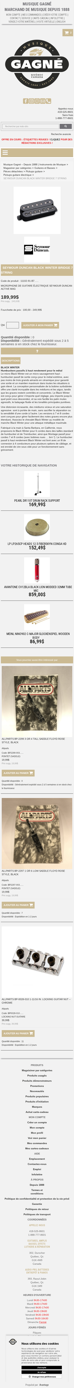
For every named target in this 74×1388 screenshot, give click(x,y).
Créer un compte (37, 1122)
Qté (3, 325)
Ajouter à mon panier (38, 325)
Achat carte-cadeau (37, 1112)
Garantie (37, 1204)
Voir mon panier (37, 1138)
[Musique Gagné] (37, 64)
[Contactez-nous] (43, 100)
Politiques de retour (37, 1209)
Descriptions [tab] (11, 360)
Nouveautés (37, 1091)
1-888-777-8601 (64, 118)
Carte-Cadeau (41, 18)
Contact (15, 18)
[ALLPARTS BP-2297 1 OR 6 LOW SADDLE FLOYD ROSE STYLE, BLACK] (37, 833)
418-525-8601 (65, 112)
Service (26, 18)
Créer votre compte (55, 14)
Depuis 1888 (37, 1184)
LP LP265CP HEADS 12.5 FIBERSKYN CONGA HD (37, 544)
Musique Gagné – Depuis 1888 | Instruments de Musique (34, 164)
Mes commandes (31, 14)
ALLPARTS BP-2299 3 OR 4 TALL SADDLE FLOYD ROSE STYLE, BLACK (33, 740)
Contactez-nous (37, 1164)
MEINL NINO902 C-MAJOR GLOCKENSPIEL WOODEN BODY (38, 635)
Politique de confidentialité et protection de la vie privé (37, 1198)
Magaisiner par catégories (37, 1070)
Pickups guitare (34, 171)
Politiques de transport (37, 1214)
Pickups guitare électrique (17, 174)
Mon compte (37, 1127)
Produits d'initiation (37, 1101)
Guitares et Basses (44, 168)
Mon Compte (13, 14)
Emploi (37, 1169)
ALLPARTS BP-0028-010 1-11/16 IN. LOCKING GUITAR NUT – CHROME (36, 1001)
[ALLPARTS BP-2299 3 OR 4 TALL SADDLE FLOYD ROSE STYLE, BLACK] (37, 701)
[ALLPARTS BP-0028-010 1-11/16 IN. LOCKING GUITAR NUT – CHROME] (37, 962)
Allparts (5, 748)
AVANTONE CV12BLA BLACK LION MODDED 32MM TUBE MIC (38, 588)
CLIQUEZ (55, 139)
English (61, 21)
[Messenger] (37, 100)
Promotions (37, 1086)
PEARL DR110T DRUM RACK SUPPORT (37, 500)
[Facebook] (26, 100)
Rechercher (66, 126)
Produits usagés (37, 1075)
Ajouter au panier (16, 773)
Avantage (44, 1384)
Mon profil (37, 1132)
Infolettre (57, 18)
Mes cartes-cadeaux (37, 1148)
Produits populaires (37, 1096)
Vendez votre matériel (22, 21)
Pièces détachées (13, 171)
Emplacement (37, 1158)
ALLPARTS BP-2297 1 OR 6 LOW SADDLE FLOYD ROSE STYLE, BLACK (33, 872)
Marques (37, 1106)
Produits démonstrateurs (37, 1080)
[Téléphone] (48, 100)
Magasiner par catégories (17, 168)
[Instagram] (31, 100)
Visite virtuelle (46, 21)
